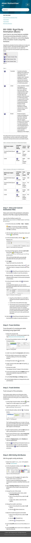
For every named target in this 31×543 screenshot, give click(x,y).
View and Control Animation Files (10, 17)
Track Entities (6, 21)
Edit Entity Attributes (7, 23)
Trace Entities (6, 19)
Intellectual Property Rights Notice (11, 534)
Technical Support (23, 534)
